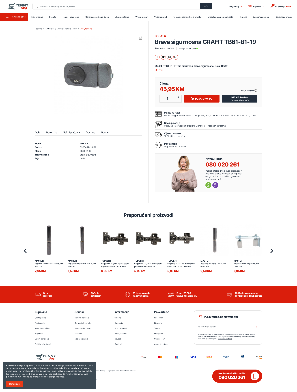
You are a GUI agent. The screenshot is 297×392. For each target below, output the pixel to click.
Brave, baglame (86, 29)
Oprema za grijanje (284, 17)
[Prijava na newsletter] (254, 326)
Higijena (243, 17)
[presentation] (25, 250)
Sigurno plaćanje (82, 318)
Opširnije (159, 69)
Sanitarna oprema (261, 17)
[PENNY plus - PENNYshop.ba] (17, 6)
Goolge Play (159, 339)
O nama (117, 318)
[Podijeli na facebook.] (157, 57)
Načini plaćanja (81, 339)
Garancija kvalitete (83, 323)
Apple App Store (161, 344)
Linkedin (158, 323)
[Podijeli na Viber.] (169, 57)
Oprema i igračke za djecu (97, 17)
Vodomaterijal (160, 17)
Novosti (117, 339)
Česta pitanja (40, 318)
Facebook (158, 318)
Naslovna (38, 29)
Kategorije (118, 323)
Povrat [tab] (105, 132)
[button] (256, 6)
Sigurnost (39, 333)
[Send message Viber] (215, 185)
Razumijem (14, 384)
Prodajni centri (120, 333)
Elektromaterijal (122, 17)
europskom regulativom (27, 368)
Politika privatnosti (43, 344)
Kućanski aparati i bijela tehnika (187, 17)
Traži (206, 6)
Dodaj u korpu (203, 98)
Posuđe (52, 17)
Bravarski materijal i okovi (67, 29)
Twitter (157, 328)
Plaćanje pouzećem (240, 98)
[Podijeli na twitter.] (163, 57)
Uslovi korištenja (42, 339)
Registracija (40, 323)
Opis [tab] (37, 132)
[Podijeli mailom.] (175, 57)
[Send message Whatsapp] (208, 185)
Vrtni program (141, 17)
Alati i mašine (37, 17)
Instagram (158, 333)
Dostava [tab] (90, 132)
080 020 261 (222, 164)
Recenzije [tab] (51, 132)
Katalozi (118, 344)
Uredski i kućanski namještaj (220, 17)
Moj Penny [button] (234, 6)
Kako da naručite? (42, 328)
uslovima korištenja (225, 339)
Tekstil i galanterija (70, 17)
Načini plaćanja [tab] (71, 132)
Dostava (78, 333)
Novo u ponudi (120, 328)
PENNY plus (49, 29)
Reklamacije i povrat (83, 328)
